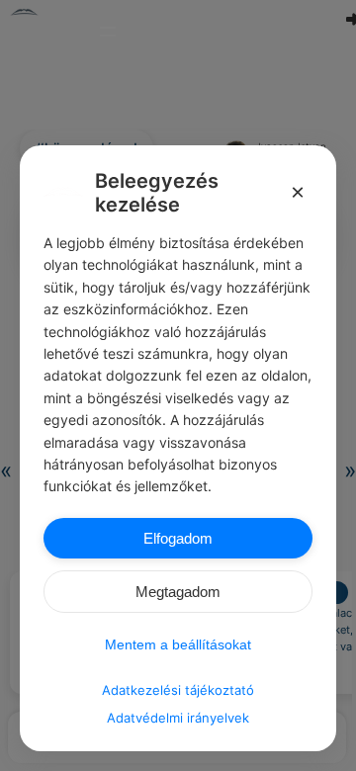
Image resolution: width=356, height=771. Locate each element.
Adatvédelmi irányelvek (178, 718)
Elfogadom (178, 538)
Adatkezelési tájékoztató (178, 690)
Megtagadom (178, 591)
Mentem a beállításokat (178, 644)
